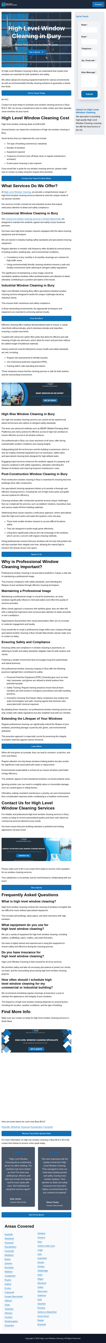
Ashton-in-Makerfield (46, 1312)
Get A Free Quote (36, 1215)
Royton (8, 1280)
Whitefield (15, 1127)
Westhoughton (11, 1321)
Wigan (40, 1279)
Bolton (8, 1259)
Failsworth (9, 1292)
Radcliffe (6, 1127)
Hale (39, 1300)
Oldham (8, 1301)
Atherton (8, 1313)
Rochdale (9, 1267)
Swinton (8, 1263)
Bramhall (41, 1324)
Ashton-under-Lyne (46, 1246)
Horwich (41, 1237)
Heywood (25, 1127)
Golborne (41, 1295)
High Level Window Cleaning (17, 192)
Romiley (41, 1308)
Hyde (39, 1275)
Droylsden (9, 1325)
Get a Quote (34, 52)
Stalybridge (42, 1271)
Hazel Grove (43, 1316)
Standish (41, 1304)
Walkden (9, 1272)
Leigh (40, 1250)
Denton (40, 1262)
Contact (98, 4)
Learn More (36, 746)
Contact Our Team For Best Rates (36, 178)
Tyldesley (9, 1309)
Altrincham (42, 1291)
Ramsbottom (36, 1127)
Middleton (9, 1255)
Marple (40, 1320)
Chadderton (10, 1276)
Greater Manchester (14, 1296)
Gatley (40, 1287)
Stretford (41, 1233)
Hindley (41, 1266)
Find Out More (36, 318)
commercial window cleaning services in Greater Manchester (33, 219)
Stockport (41, 1283)
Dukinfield (42, 1258)
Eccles (8, 1288)
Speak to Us (36, 554)
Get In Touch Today (36, 93)
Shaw (7, 1305)
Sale (39, 1254)
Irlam (39, 1242)
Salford (8, 1284)
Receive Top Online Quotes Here (36, 1133)
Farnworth (48, 1127)
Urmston (8, 1317)
